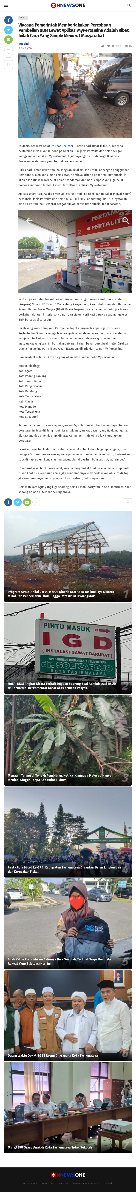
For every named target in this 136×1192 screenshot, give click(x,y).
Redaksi (23, 43)
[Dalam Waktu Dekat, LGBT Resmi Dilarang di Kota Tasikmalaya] (68, 1015)
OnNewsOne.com (62, 146)
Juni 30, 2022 (25, 47)
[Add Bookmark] (8, 64)
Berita (23, 18)
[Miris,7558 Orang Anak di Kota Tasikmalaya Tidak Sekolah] (68, 1107)
